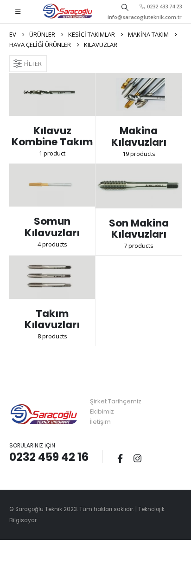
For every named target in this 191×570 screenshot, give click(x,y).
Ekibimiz (102, 411)
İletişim (100, 421)
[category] (52, 94)
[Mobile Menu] (17, 11)
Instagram (137, 458)
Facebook (120, 458)
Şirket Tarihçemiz (115, 401)
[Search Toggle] (125, 7)
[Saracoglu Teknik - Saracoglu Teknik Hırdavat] (68, 11)
